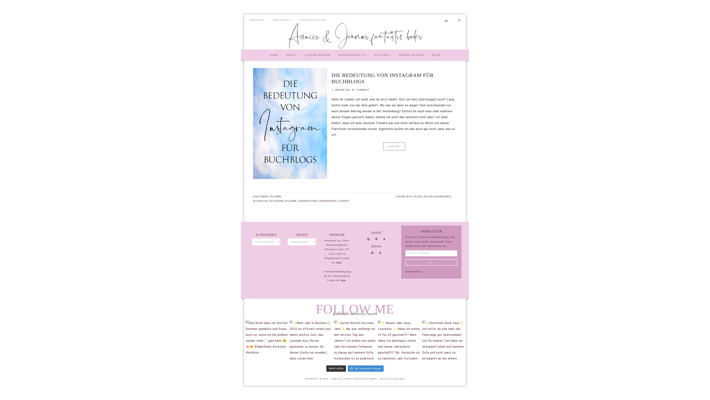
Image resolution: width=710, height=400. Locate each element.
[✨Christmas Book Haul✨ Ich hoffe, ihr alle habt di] (443, 341)
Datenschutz (413, 271)
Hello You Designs (392, 379)
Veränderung (328, 201)
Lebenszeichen (307, 201)
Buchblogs (260, 201)
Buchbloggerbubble (437, 196)
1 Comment (361, 90)
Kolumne (275, 196)
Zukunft (344, 201)
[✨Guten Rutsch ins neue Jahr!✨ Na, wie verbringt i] (355, 341)
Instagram (276, 201)
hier (339, 262)
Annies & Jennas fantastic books (355, 35)
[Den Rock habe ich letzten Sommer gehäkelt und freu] (267, 341)
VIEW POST (394, 146)
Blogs (418, 196)
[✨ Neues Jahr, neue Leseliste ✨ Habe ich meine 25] (399, 341)
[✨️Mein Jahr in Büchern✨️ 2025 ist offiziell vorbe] (311, 341)
